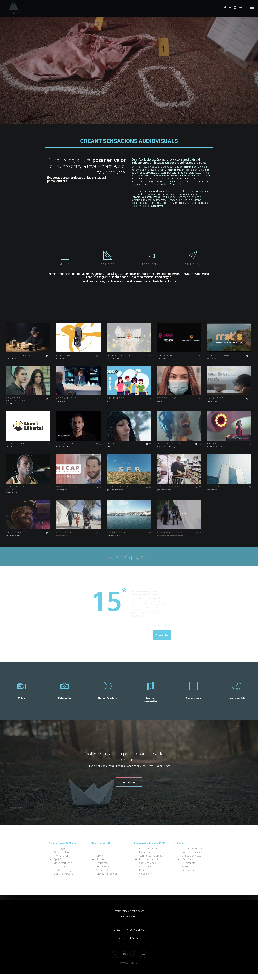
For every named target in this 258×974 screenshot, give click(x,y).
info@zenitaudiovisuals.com (129, 910)
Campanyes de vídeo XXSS (149, 843)
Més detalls (36, 335)
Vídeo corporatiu (101, 843)
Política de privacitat (136, 929)
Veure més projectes (129, 557)
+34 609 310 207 (130, 916)
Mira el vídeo (21, 335)
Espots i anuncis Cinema (63, 843)
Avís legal (116, 929)
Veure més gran (222, 378)
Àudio (180, 843)
